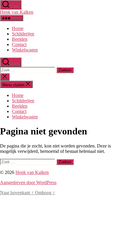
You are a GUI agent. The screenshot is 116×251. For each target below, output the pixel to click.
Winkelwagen (25, 49)
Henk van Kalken (16, 12)
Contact (19, 44)
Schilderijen (23, 33)
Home (17, 28)
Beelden (19, 39)
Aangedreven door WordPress (28, 182)
